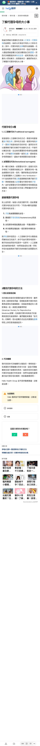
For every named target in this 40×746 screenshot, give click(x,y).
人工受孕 (26, 40)
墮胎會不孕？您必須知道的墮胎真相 (19, 483)
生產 (26, 154)
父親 (18, 179)
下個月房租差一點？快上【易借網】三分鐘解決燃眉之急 (32, 469)
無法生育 (19, 55)
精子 (9, 144)
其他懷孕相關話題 (23, 16)
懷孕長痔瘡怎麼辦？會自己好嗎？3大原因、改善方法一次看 (8, 469)
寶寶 (32, 52)
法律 (21, 46)
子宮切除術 (15, 217)
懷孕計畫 (12, 16)
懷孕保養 (4, 16)
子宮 (34, 182)
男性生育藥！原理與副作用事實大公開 (31, 497)
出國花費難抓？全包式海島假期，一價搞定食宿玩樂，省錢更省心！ (7, 497)
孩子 (5, 141)
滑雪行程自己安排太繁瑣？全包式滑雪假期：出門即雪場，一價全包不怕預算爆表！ (31, 483)
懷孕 (12, 154)
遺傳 (35, 319)
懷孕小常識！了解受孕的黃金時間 (19, 497)
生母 (10, 141)
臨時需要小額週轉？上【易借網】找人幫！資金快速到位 (7, 483)
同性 (5, 236)
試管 (18, 182)
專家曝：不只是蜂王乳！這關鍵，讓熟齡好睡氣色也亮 (19, 469)
